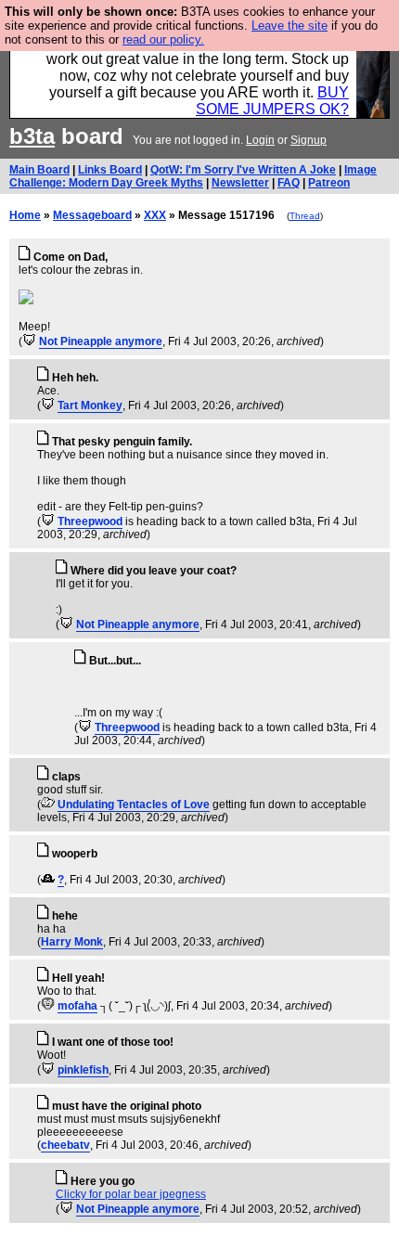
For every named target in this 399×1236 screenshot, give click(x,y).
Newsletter (240, 182)
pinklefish (83, 1069)
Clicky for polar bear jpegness (131, 1194)
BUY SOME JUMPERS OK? (272, 100)
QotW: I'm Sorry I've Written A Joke (243, 169)
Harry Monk (72, 941)
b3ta (32, 135)
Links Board (110, 169)
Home (25, 215)
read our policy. (163, 39)
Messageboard (92, 215)
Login (260, 140)
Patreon (329, 182)
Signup (308, 140)
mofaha (77, 1005)
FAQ (288, 182)
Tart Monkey (90, 405)
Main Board (39, 169)
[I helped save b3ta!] (29, 341)
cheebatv (65, 1145)
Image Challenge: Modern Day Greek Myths (193, 176)
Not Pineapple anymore (100, 341)
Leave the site (289, 25)
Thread (305, 216)
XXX (155, 215)
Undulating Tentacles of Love (134, 804)
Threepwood (90, 521)
